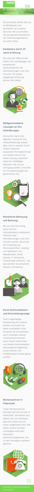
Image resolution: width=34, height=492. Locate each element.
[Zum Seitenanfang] (29, 481)
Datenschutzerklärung (21, 487)
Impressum (7, 487)
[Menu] (27, 6)
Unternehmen (9, 15)
